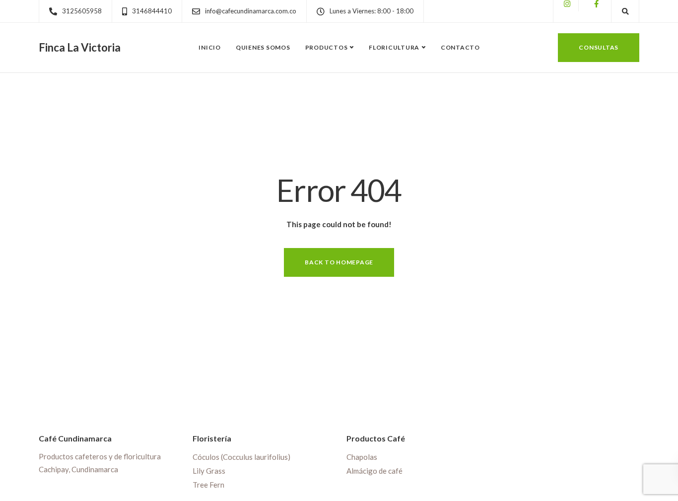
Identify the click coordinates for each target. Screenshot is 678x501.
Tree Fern (208, 484)
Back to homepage (339, 262)
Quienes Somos (263, 47)
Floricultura (394, 47)
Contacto (460, 47)
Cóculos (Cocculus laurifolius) (241, 456)
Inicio (210, 47)
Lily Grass (209, 470)
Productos (326, 47)
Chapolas (361, 456)
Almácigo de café (374, 470)
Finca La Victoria (80, 47)
